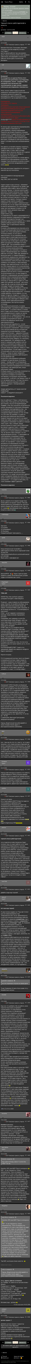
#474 (29, 905)
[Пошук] (29, 2)
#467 (29, 590)
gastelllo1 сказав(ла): (7, 980)
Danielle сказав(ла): (7, 1159)
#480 (28, 1317)
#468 (29, 681)
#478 (29, 1155)
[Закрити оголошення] (28, 6)
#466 (29, 570)
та (8, 1108)
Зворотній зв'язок (19, 1356)
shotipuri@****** (6, 119)
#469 (29, 739)
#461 (29, 44)
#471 (29, 796)
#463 (28, 497)
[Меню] (2, 2)
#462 (29, 73)
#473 (28, 889)
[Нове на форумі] (25, 2)
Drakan (4, 30)
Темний (4, 1356)
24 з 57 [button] (15, 32)
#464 (28, 522)
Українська (5, 1358)
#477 (29, 1121)
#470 (28, 769)
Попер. (9, 32)
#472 (29, 835)
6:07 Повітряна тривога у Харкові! (15, 44)
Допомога (16, 1358)
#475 (29, 977)
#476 (29, 1002)
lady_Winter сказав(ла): (8, 1217)
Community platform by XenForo (15, 1361)
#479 (29, 1213)
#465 (29, 545)
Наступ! (21, 32)
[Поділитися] (26, 44)
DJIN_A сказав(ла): (7, 1269)
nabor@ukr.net (14, 558)
